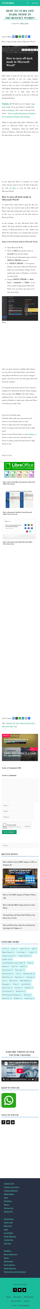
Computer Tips (7, 959)
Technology (29, 988)
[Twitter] (8, 1122)
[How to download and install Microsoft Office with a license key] (19, 538)
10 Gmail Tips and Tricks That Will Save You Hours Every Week (19, 916)
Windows (11, 110)
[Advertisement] (20, 159)
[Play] (4, 1079)
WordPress (18, 998)
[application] (20, 1070)
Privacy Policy (16, 1301)
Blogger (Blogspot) (8, 952)
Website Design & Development (12, 995)
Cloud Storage (22, 952)
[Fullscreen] (36, 1079)
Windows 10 (6, 103)
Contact (26, 1301)
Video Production (8, 991)
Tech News (19, 988)
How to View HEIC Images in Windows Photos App (19, 896)
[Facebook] (3, 1122)
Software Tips (7, 988)
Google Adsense (7, 970)
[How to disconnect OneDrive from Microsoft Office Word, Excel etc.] (19, 510)
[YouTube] (13, 1122)
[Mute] (33, 1079)
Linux (18, 973)
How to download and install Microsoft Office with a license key (17, 543)
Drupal (30, 963)
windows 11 (32, 434)
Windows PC (7, 998)
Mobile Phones (7, 977)
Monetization (19, 977)
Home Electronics (8, 973)
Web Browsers (21, 991)
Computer (33, 952)
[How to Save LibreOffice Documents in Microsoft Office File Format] (19, 478)
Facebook (23, 966)
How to (16, 188)
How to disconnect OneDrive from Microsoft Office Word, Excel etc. (17, 513)
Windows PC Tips (12, 723)
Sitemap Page (28, 1296)
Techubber (8, 3)
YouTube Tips (29, 998)
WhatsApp (27, 995)
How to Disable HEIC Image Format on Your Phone (19, 906)
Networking (30, 977)
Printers (16, 984)
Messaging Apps (29, 973)
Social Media (26, 984)
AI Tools (5, 948)
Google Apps (20, 970)
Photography (6, 984)
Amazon (14, 948)
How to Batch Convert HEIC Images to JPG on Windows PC (19, 863)
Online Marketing (25, 980)
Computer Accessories (9, 956)
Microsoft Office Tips (9, 726)
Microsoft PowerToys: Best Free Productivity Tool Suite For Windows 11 (19, 926)
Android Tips (25, 948)
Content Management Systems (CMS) (13, 963)
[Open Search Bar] (27, 3)
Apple (34, 948)
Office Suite (24, 23)
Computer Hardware (24, 956)
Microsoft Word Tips (27, 723)
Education (6, 966)
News (4, 980)
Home (9, 1296)
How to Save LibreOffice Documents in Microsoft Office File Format (19, 483)
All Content (17, 1296)
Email (15, 966)
